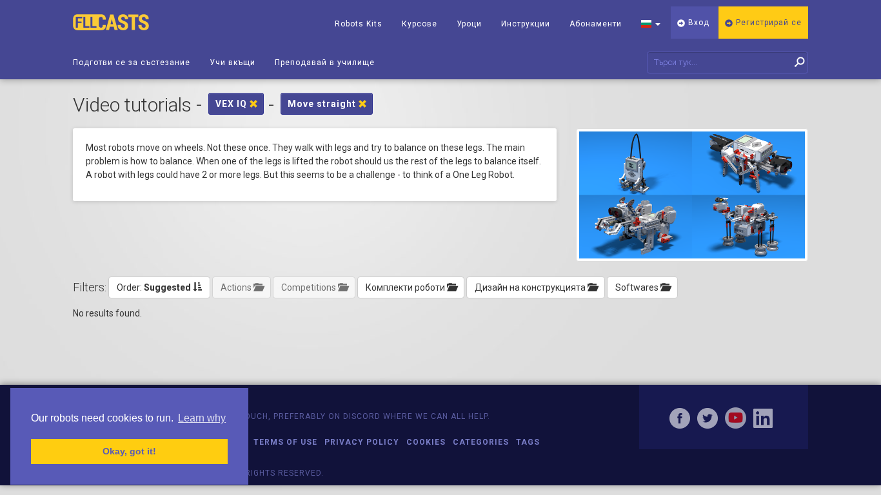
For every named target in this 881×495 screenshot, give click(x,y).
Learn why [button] (202, 417)
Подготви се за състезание (131, 62)
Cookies (426, 442)
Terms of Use (285, 442)
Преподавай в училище (325, 62)
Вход (697, 22)
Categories (481, 442)
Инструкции (525, 23)
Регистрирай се (767, 22)
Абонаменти (595, 23)
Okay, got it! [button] (129, 451)
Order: (154, 287)
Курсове (419, 23)
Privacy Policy (361, 442)
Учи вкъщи (232, 62)
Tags (528, 442)
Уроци (469, 23)
